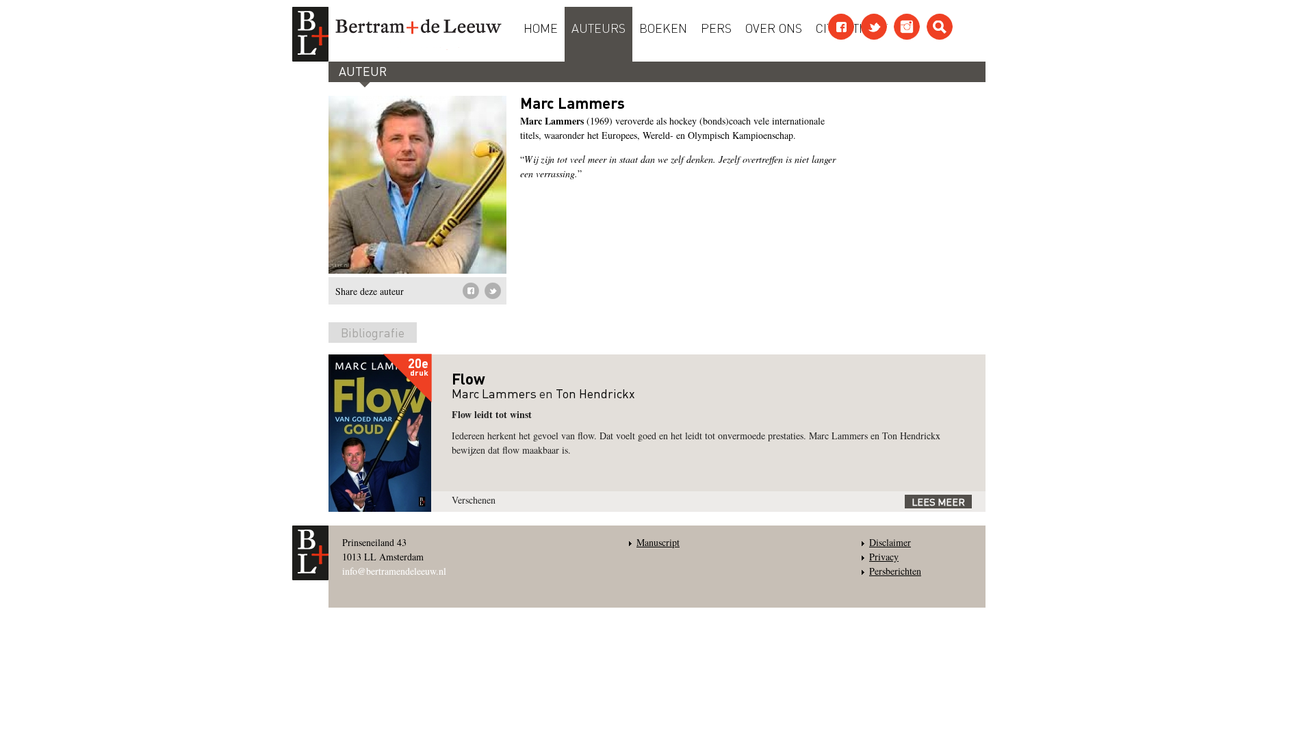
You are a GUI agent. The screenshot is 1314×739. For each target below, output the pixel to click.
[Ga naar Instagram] (907, 27)
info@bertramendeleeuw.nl (394, 571)
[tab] (372, 335)
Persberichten (895, 571)
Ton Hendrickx (595, 393)
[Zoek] (940, 27)
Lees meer (938, 501)
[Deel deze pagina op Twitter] (493, 291)
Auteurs (598, 27)
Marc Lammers (494, 393)
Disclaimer (890, 542)
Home (541, 27)
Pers (716, 27)
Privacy (884, 556)
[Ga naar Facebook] (841, 27)
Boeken (663, 27)
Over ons (773, 27)
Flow (468, 378)
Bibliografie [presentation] (372, 332)
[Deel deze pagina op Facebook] (471, 291)
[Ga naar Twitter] (874, 27)
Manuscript (658, 542)
